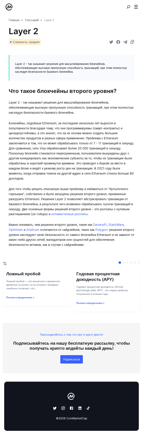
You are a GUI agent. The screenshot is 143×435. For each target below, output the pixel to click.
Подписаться (71, 359)
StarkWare (116, 224)
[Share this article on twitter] (111, 42)
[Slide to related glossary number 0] (120, 262)
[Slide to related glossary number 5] (139, 262)
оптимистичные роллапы (69, 214)
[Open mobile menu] (136, 7)
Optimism (16, 230)
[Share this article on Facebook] (118, 42)
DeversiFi (100, 224)
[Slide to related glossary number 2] (127, 262)
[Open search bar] (128, 6)
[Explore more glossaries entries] (5, 263)
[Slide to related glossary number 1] (123, 262)
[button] (136, 7)
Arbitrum (32, 230)
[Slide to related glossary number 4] (135, 262)
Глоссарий (32, 20)
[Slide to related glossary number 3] (131, 262)
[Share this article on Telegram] (125, 42)
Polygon (101, 230)
